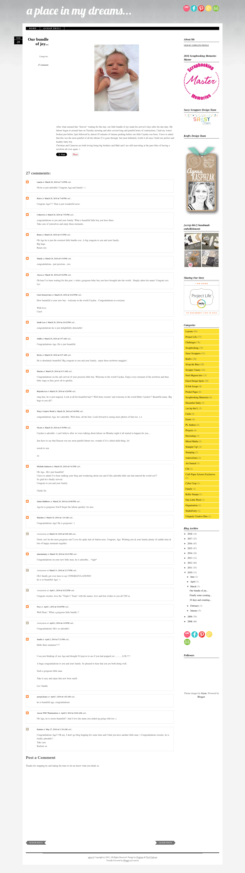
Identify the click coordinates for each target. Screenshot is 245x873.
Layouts (189, 331)
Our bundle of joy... (38, 41)
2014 (190, 553)
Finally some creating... (201, 595)
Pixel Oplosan (151, 857)
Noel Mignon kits (194, 375)
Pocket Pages (192, 391)
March (193, 586)
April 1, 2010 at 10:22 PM (60, 590)
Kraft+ (189, 358)
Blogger (201, 696)
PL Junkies (191, 424)
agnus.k (91, 857)
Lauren (39, 182)
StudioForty (191, 510)
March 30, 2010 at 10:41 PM (61, 554)
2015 (190, 548)
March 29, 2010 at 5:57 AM (55, 338)
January (194, 610)
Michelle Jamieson (44, 466)
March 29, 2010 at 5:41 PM (65, 466)
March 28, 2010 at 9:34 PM (56, 258)
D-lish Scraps (192, 386)
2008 (190, 621)
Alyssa (39, 274)
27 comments (43, 65)
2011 (190, 567)
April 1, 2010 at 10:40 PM (54, 606)
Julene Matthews (43, 501)
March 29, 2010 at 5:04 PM (68, 411)
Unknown (41, 214)
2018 (190, 533)
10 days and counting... (201, 599)
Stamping (190, 452)
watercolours (192, 457)
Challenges (191, 342)
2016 (190, 543)
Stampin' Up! (192, 446)
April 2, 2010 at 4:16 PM (60, 623)
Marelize (40, 517)
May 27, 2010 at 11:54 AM (57, 729)
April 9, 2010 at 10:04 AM (71, 713)
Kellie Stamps (192, 494)
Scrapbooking (192, 347)
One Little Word (193, 499)
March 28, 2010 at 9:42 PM (56, 274)
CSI (187, 468)
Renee (39, 234)
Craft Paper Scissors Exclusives (200, 474)
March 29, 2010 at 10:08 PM (64, 501)
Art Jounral (191, 463)
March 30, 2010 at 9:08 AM (61, 533)
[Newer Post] (36, 843)
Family (189, 488)
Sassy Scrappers (193, 353)
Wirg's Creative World (45, 411)
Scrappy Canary (193, 369)
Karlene (40, 729)
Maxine (40, 371)
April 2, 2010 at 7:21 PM (55, 639)
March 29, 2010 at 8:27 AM (56, 355)
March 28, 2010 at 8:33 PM (55, 234)
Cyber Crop (191, 483)
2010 (190, 572)
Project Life (191, 336)
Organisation (192, 505)
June (192, 576)
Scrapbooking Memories (197, 397)
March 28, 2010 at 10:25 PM (66, 294)
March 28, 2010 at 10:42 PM (59, 322)
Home (32, 28)
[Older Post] (165, 843)
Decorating (191, 435)
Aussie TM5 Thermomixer (47, 713)
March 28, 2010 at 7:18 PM (56, 182)
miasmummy (42, 554)
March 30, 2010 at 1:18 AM (57, 517)
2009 (190, 616)
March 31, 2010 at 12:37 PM (61, 570)
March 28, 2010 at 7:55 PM (59, 214)
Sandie (39, 639)
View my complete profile (196, 45)
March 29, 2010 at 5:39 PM (56, 427)
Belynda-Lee (42, 391)
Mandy (39, 258)
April (193, 581)
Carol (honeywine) (44, 294)
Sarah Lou (41, 322)
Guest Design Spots (195, 380)
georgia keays (42, 696)
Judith (39, 338)
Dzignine (140, 857)
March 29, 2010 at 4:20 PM (61, 391)
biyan (203, 693)
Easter (188, 419)
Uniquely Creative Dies (197, 516)
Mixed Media (192, 441)
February (195, 605)
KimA (39, 198)
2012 (190, 562)
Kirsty (39, 355)
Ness (39, 606)
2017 (190, 538)
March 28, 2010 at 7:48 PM (56, 198)
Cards (188, 413)
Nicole (39, 427)
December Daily (193, 402)
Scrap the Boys (193, 364)
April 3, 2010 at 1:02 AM (60, 696)
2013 (190, 557)
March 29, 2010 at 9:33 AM (57, 371)
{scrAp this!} (52, 28)
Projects (189, 430)
